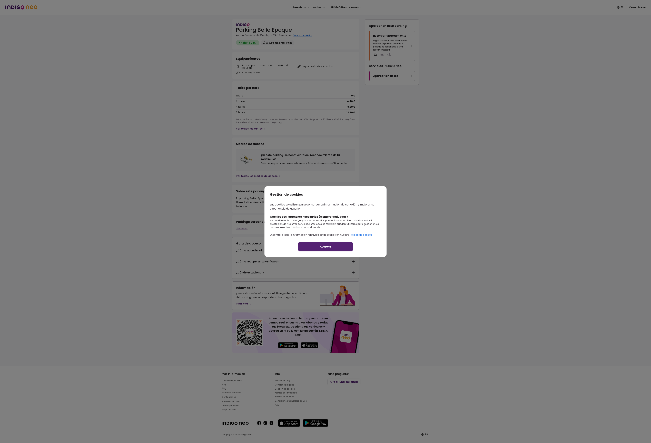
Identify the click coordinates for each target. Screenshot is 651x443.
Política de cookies (361, 235)
